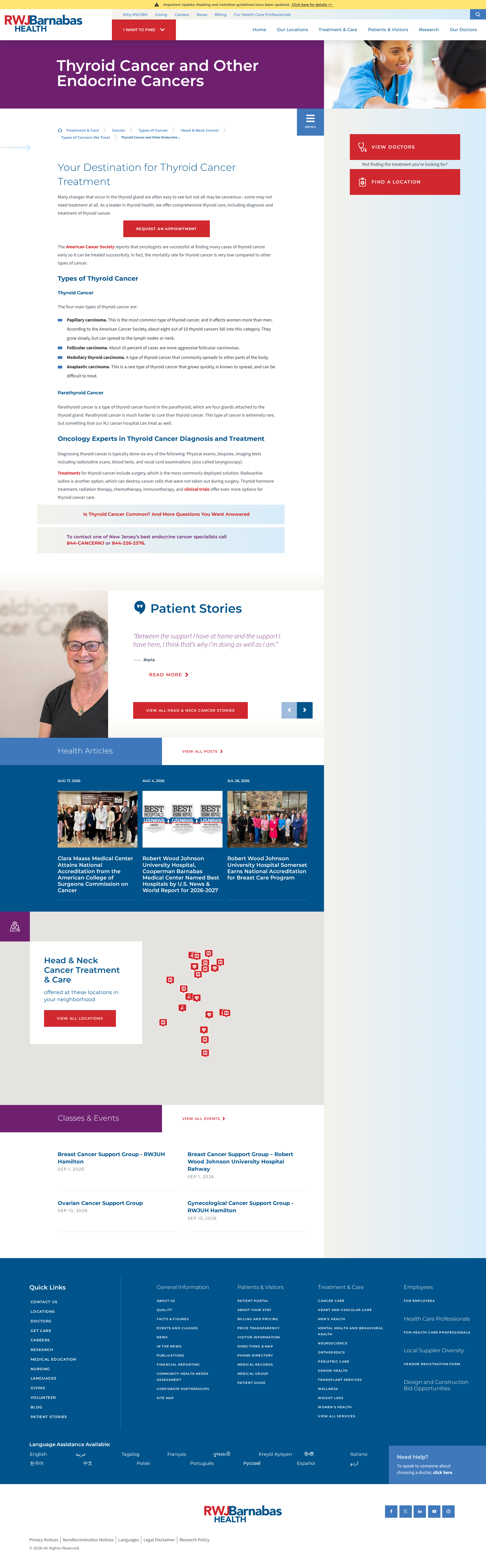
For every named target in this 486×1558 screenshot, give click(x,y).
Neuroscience (332, 1343)
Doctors (41, 1321)
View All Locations (80, 1018)
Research (42, 1349)
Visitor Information (258, 1337)
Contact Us (44, 1302)
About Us (166, 1301)
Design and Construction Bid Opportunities (436, 1385)
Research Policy (194, 1540)
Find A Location (396, 182)
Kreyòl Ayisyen (275, 1454)
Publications (170, 1355)
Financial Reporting (178, 1364)
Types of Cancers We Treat (85, 137)
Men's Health (331, 1319)
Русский (252, 1463)
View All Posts (200, 751)
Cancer (118, 130)
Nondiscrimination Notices (88, 1540)
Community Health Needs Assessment (183, 1377)
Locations (43, 1311)
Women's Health (335, 1407)
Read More (165, 675)
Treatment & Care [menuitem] (338, 29)
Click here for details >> (312, 5)
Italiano (358, 1454)
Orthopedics (331, 1352)
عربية (81, 1454)
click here (442, 1472)
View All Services (336, 1416)
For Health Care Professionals (262, 14)
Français (176, 1454)
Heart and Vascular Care (345, 1310)
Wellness (328, 1389)
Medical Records (255, 1364)
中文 (87, 1463)
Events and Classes (177, 1328)
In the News (169, 1346)
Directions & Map (255, 1346)
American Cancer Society (90, 247)
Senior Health (333, 1370)
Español (306, 1463)
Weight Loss (330, 1398)
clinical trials (197, 489)
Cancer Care (331, 1301)
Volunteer (43, 1397)
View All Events (201, 1118)
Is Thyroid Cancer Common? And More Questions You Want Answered (166, 514)
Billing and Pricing (257, 1319)
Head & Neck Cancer (200, 130)
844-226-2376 (128, 543)
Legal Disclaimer (159, 1540)
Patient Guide (251, 1383)
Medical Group (253, 1374)
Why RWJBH (135, 14)
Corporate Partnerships (183, 1389)
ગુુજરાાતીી (221, 1454)
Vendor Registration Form (432, 1364)
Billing (221, 14)
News (202, 14)
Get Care (41, 1330)
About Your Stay (254, 1310)
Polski (143, 1463)
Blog (37, 1407)
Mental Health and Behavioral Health (350, 1331)
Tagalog (130, 1454)
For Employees (419, 1301)
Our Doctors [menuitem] (463, 29)
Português (202, 1463)
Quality (164, 1310)
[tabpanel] (54, 664)
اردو (354, 1463)
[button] (478, 14)
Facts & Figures (173, 1319)
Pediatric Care (333, 1361)
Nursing (40, 1369)
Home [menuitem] (259, 29)
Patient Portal (253, 1301)
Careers (182, 14)
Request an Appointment (166, 229)
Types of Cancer (153, 130)
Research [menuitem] (429, 29)
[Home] (56, 25)
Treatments (69, 473)
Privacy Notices (43, 1540)
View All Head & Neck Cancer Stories (190, 710)
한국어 (37, 1463)
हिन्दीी (309, 1454)
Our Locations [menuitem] (292, 29)
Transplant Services (340, 1380)
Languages (44, 1378)
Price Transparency (258, 1328)
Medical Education (53, 1359)
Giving (161, 14)
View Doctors (393, 147)
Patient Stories (49, 1416)
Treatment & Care (82, 130)
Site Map (165, 1398)
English (38, 1454)
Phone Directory (255, 1355)
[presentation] (223, 655)
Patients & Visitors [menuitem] (388, 29)
